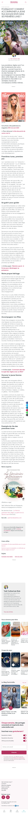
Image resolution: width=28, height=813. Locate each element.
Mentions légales (6, 785)
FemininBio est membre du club (8, 805)
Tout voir (24, 682)
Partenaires (4, 788)
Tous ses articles (8, 611)
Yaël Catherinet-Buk (15, 58)
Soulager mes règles (7, 556)
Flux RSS (3, 790)
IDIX (8, 803)
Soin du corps (18, 556)
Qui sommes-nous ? (6, 782)
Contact (3, 783)
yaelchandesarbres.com (15, 518)
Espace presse (5, 787)
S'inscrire (14, 752)
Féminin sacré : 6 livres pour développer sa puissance (12, 268)
